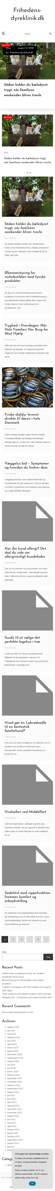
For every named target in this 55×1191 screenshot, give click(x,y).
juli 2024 (11, 1064)
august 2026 (13, 1027)
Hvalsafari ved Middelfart (25, 812)
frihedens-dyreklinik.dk (21, 53)
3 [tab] (30, 173)
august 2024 (13, 1061)
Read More (16, 102)
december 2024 (14, 1054)
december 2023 (14, 1078)
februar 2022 (13, 1129)
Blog (8, 48)
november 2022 (14, 1112)
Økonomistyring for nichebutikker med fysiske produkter (25, 277)
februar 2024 (13, 1075)
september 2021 (15, 1140)
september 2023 (15, 1088)
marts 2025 (12, 1047)
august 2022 (13, 1116)
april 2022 (12, 1126)
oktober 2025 (13, 1037)
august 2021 (13, 1143)
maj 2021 (11, 1150)
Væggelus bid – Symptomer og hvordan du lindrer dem (27, 997)
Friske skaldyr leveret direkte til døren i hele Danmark (22, 419)
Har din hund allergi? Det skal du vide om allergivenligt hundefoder (25, 553)
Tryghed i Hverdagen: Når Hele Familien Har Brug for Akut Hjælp (26, 330)
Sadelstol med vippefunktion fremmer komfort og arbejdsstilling (27, 897)
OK (32, 1184)
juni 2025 (11, 1040)
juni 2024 (11, 1068)
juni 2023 (11, 1099)
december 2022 (14, 1109)
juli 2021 (11, 1146)
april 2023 (12, 1102)
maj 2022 (11, 1122)
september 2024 (15, 1058)
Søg (4, 952)
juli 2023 (11, 1095)
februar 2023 (13, 1105)
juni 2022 (11, 1119)
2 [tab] (27, 173)
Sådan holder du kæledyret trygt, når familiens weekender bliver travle (26, 90)
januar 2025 (12, 1051)
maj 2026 (11, 1034)
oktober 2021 (13, 1136)
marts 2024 (12, 1071)
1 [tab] (24, 173)
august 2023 (13, 1092)
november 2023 (14, 1081)
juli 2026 (11, 1030)
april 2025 (12, 1044)
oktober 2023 (13, 1085)
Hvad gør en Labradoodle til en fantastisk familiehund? (25, 727)
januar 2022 (12, 1133)
